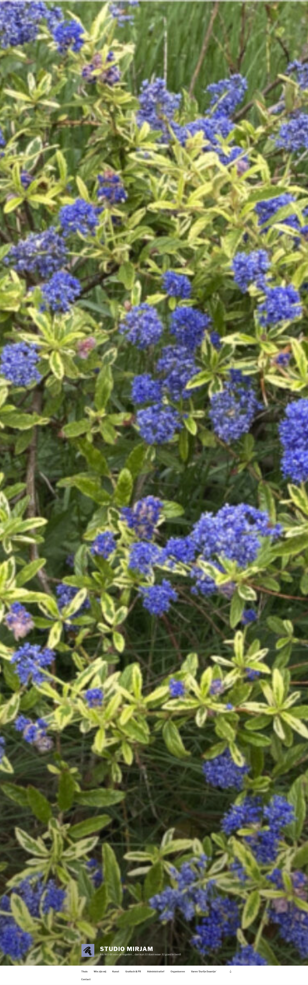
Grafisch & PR (133, 971)
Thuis (84, 971)
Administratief (155, 971)
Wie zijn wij (100, 971)
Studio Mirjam (126, 948)
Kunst (115, 971)
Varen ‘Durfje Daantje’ (203, 971)
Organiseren (178, 971)
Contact (86, 979)
